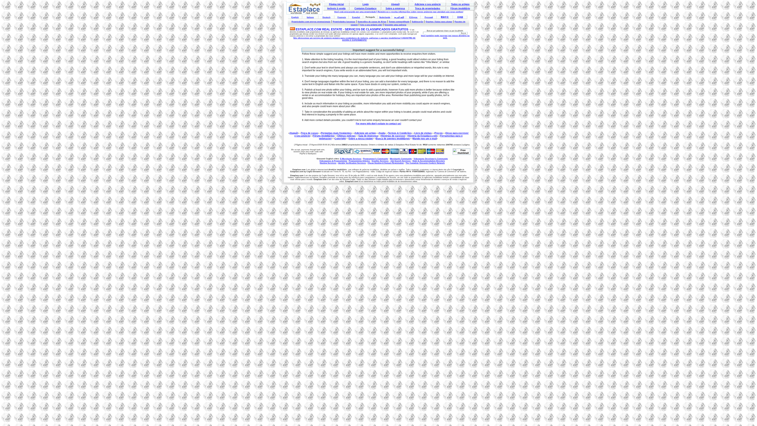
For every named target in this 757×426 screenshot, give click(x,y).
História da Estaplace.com (422, 136)
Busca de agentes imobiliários (393, 138)
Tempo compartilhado (399, 22)
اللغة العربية (399, 17)
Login (366, 4)
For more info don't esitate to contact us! (378, 123)
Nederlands (384, 17)
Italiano (310, 17)
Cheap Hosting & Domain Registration (386, 163)
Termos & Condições (399, 133)
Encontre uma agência (395, 25)
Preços (438, 133)
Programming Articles (359, 161)
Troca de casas (309, 133)
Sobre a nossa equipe (361, 138)
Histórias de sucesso (393, 136)
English (295, 17)
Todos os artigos (460, 4)
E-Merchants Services (350, 159)
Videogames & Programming (333, 161)
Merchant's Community (401, 159)
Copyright (340, 138)
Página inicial (336, 4)
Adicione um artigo (365, 133)
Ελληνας (413, 17)
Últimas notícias (346, 136)
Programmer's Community (375, 159)
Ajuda (381, 133)
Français (341, 17)
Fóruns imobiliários (323, 136)
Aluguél (395, 4)
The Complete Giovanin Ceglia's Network (425, 163)
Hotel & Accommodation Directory (428, 161)
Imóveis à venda (336, 8)
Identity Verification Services (352, 163)
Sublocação (417, 22)
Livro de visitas (423, 133)
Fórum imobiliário (460, 8)
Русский (429, 17)
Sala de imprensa (368, 136)
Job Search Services (400, 161)
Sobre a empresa (395, 8)
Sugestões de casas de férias (372, 22)
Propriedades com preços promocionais (311, 22)
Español (356, 17)
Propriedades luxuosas (344, 22)
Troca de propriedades (427, 8)
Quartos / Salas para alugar (439, 22)
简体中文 (445, 17)
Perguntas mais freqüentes (336, 133)
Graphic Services (380, 161)
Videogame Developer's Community (431, 159)
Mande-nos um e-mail (425, 138)
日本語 (460, 17)
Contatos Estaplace (365, 8)
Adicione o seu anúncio (428, 4)
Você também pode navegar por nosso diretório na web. (445, 37)
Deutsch (326, 17)
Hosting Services (328, 163)
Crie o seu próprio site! (371, 25)
